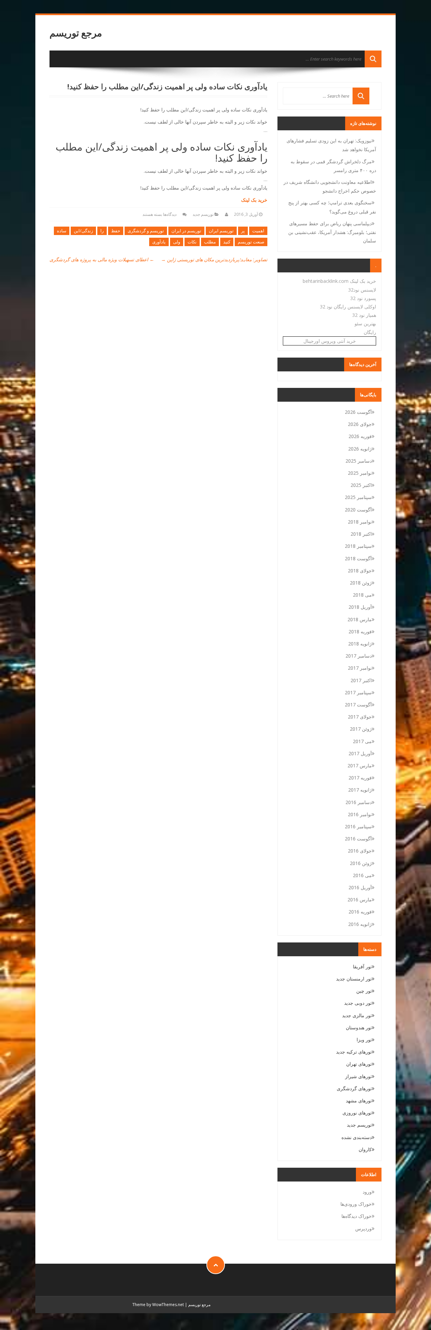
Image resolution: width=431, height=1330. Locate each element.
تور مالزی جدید (357, 1015)
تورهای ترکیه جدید (354, 1052)
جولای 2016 (360, 850)
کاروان (365, 1149)
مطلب (210, 242)
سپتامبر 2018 (358, 546)
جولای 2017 (360, 716)
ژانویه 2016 (360, 924)
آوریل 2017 (360, 753)
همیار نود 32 (364, 315)
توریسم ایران (221, 231)
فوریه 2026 (360, 436)
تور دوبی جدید (358, 1003)
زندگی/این (83, 231)
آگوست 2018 (358, 558)
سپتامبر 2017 (358, 692)
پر (243, 231)
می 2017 (362, 741)
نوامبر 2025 (360, 473)
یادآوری (159, 242)
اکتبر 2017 (361, 680)
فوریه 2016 (360, 911)
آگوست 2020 (358, 509)
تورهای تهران (359, 1064)
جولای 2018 (360, 570)
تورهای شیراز (358, 1076)
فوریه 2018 (360, 631)
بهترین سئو (365, 323)
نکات (192, 242)
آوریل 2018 (360, 607)
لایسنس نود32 (362, 290)
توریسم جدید (203, 214)
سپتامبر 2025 (358, 497)
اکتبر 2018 (361, 534)
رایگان (370, 332)
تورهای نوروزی (357, 1112)
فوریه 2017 (360, 777)
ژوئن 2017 (361, 729)
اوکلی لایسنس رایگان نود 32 (348, 306)
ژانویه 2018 (360, 643)
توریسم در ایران (186, 231)
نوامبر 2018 (360, 522)
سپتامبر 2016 (358, 826)
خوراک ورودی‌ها (356, 1204)
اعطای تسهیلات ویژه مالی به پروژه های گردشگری (101, 259)
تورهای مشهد (359, 1100)
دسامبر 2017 (358, 656)
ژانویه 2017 (360, 790)
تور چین (364, 991)
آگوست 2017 (358, 704)
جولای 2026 (360, 424)
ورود (367, 1192)
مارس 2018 (359, 619)
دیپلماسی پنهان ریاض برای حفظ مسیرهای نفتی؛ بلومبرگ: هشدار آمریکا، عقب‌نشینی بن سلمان (332, 232)
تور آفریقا (362, 966)
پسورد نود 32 (363, 298)
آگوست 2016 (358, 838)
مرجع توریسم (75, 33)
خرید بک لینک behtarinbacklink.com (339, 281)
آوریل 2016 (360, 887)
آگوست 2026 (358, 412)
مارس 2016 (359, 899)
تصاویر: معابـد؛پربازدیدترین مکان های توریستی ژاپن (214, 259)
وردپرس (363, 1228)
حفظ (115, 231)
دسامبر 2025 (358, 461)
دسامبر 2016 (358, 802)
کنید (226, 242)
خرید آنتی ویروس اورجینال (329, 341)
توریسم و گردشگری (146, 231)
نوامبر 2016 (360, 814)
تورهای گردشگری (354, 1088)
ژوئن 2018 (361, 582)
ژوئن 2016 (361, 863)
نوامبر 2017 (360, 668)
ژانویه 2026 (360, 448)
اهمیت (258, 231)
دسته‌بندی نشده (356, 1137)
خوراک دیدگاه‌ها (356, 1216)
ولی (176, 242)
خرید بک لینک (254, 200)
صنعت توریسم (251, 242)
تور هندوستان (359, 1027)
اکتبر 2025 (361, 485)
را (102, 231)
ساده (61, 231)
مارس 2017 (359, 765)
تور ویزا (364, 1039)
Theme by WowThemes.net (158, 1304)
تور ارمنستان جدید (354, 978)
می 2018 (362, 595)
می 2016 (362, 875)
